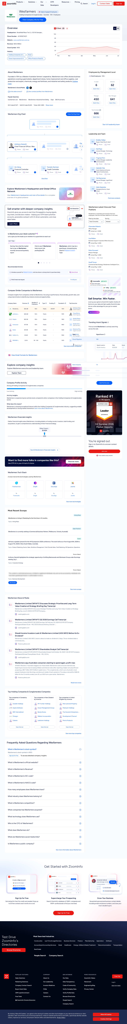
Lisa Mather (92, 238)
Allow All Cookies (106, 1014)
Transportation (117, 945)
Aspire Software (18, 708)
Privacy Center (89, 989)
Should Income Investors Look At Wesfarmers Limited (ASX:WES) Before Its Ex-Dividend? (47, 634)
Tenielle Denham (53, 167)
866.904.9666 (116, 986)
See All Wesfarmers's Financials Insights (42, 450)
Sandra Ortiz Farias (77, 324)
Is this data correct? (16, 91)
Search (85, 3)
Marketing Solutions (21, 982)
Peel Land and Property (70, 704)
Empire (14, 319)
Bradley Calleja (100, 140)
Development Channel (70, 716)
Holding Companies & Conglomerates (17, 55)
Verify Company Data (69, 989)
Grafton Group (16, 335)
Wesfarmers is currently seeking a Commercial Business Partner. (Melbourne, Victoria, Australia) (38, 531)
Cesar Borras (76, 313)
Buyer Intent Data (21, 989)
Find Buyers (73, 279)
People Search (40, 955)
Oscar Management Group (46, 708)
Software (109, 941)
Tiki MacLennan (101, 178)
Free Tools (18, 996)
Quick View (96, 88)
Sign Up (119, 3)
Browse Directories (14, 950)
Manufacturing (89, 941)
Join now (104, 451)
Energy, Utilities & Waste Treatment (85, 945)
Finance (80, 941)
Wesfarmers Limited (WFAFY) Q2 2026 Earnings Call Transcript (40, 620)
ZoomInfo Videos (89, 978)
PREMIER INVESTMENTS (16, 340)
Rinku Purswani (93, 250)
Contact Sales (105, 3)
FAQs (45, 989)
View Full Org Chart (74, 114)
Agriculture (100, 941)
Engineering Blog (89, 985)
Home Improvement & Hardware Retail (17, 58)
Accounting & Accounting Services (45, 945)
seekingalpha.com (23, 614)
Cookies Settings (106, 1019)
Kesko (14, 330)
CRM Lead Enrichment (22, 993)
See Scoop (13, 582)
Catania (15, 720)
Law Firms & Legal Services (53, 941)
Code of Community (69, 985)
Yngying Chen (100, 158)
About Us (46, 978)
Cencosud (15, 324)
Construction (38, 941)
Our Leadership (48, 982)
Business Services (69, 941)
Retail (29, 55)
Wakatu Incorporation (44, 716)
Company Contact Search (23, 985)
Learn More (13, 224)
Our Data (65, 978)
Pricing (77, 2)
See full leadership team (111, 124)
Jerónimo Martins (16, 314)
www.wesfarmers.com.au (21, 40)
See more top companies (73, 733)
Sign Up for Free (63, 913)
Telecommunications (104, 945)
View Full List (19, 727)
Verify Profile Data (68, 993)
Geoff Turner (93, 262)
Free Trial (117, 976)
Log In (93, 3)
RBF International (18, 712)
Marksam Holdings (68, 708)
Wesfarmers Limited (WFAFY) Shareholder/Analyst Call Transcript (41, 649)
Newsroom (87, 982)
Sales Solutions (20, 978)
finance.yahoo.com (24, 644)
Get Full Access (94, 312)
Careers (45, 993)
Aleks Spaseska (101, 187)
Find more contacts (114, 198)
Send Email (75, 272)
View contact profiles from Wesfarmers (40, 91)
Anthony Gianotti (20, 144)
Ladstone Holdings (43, 720)
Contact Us (47, 996)
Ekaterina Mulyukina (77, 329)
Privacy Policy (61, 1017)
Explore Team (17, 373)
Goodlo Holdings (18, 704)
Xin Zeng (17, 167)
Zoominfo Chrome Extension (26, 1000)
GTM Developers (54, 3)
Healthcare (67, 945)
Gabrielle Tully (100, 168)
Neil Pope (99, 149)
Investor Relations (49, 985)
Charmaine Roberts (95, 226)
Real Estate (37, 949)
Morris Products (68, 720)
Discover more (73, 461)
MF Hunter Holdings (44, 704)
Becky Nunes (42, 712)
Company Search (56, 955)
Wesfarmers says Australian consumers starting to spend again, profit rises (45, 663)
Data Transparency (69, 982)
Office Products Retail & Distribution (36, 58)
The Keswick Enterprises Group (71, 712)
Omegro (15, 716)
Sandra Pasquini (77, 318)
